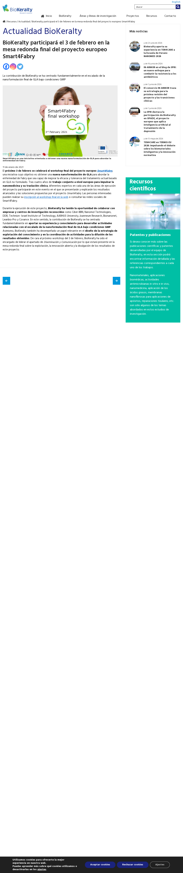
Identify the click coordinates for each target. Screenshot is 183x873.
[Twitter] (20, 66)
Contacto (170, 16)
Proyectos (133, 16)
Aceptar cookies (100, 865)
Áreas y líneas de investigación (98, 16)
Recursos (151, 16)
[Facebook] (6, 66)
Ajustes (159, 865)
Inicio (49, 16)
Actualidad (24, 22)
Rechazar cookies (132, 865)
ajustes (41, 869)
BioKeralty (65, 16)
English (176, 2)
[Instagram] (13, 66)
